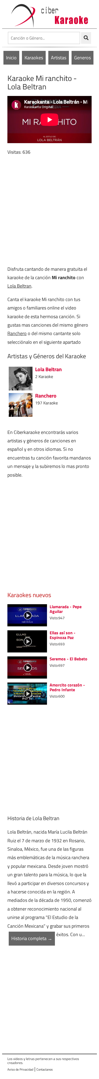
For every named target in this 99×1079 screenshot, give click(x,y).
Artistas (58, 57)
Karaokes (34, 57)
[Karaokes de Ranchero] (20, 404)
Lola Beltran (19, 285)
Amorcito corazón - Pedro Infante (67, 687)
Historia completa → (31, 938)
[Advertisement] (49, 210)
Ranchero (17, 333)
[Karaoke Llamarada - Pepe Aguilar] (27, 614)
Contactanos (44, 1069)
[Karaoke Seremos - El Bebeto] (27, 667)
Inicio (11, 57)
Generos (82, 57)
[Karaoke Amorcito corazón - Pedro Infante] (27, 693)
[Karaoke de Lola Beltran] (20, 377)
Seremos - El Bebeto (68, 659)
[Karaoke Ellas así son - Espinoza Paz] (27, 641)
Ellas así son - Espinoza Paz (63, 635)
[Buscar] (86, 38)
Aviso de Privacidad (20, 1069)
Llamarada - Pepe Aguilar (66, 609)
